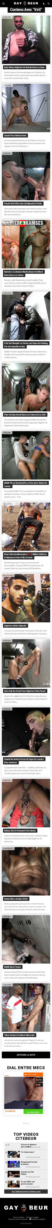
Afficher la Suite (26, 1055)
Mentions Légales (32, 1217)
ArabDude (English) (38, 1219)
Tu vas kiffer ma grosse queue (28, 1183)
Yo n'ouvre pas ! (27, 1152)
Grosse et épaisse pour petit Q (28, 1145)
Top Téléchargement (26, 1192)
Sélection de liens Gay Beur (18, 1219)
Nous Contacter (18, 1217)
